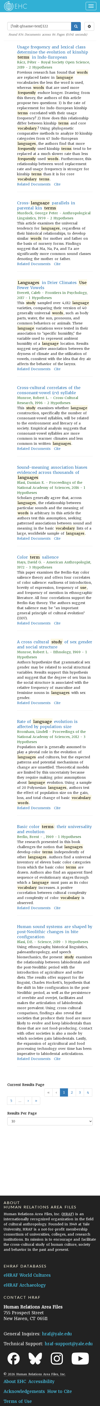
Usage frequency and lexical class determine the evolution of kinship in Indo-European (52, 52)
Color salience (37, 557)
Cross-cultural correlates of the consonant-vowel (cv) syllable (48, 390)
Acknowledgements (24, 1391)
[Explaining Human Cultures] (14, 6)
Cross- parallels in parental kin (46, 205)
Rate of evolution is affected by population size (47, 724)
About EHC (15, 1381)
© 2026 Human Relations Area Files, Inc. (35, 1374)
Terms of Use (18, 1401)
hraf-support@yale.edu (69, 1343)
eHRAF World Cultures (27, 1275)
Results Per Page (22, 1113)
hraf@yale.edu (57, 1334)
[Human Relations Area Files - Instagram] (57, 1358)
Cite (57, 184)
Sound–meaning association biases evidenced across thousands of (52, 472)
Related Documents (33, 184)
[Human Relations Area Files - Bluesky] (35, 1358)
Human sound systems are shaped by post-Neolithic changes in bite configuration (54, 931)
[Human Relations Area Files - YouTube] (80, 1358)
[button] (28, 1101)
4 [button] (88, 1092)
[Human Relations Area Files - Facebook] (13, 1358)
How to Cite (59, 1391)
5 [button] (11, 1101)
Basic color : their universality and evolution (54, 829)
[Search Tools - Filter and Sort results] (89, 26)
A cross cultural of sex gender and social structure (54, 644)
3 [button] (80, 1092)
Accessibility (41, 1381)
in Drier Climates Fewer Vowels (51, 285)
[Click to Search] (76, 26)
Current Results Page (25, 1085)
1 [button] (64, 1092)
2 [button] (72, 1092)
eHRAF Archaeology (25, 1285)
